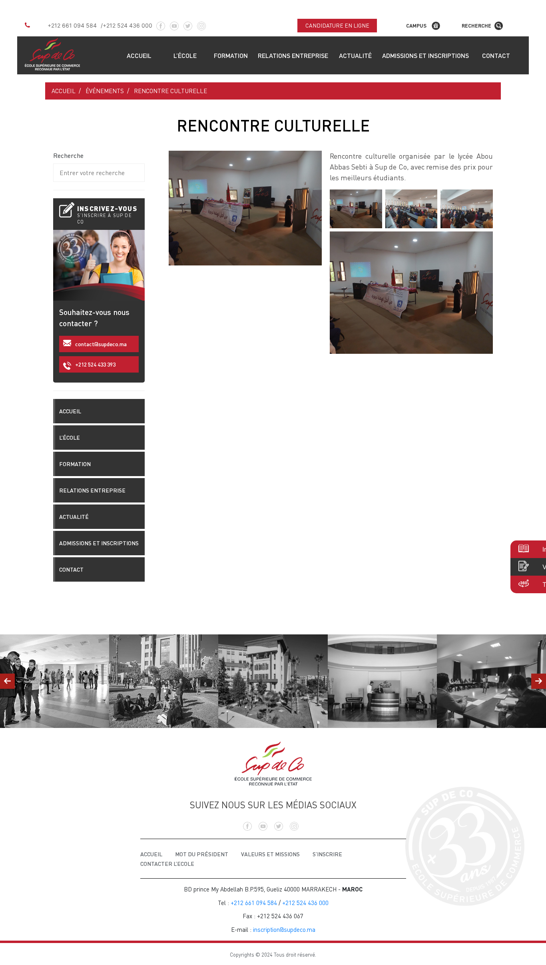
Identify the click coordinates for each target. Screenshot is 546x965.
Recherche (476, 25)
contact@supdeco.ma (101, 344)
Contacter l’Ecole (167, 863)
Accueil (139, 55)
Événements (105, 90)
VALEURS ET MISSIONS (270, 854)
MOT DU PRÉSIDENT (201, 854)
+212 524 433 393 (95, 364)
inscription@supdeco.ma (284, 929)
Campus (416, 25)
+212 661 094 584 (72, 25)
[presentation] (7, 681)
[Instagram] (201, 23)
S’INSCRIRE (327, 854)
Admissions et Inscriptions (425, 55)
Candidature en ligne (337, 25)
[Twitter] (187, 23)
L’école (185, 55)
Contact (496, 55)
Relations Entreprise (293, 55)
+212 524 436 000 (127, 25)
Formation (231, 55)
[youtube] (174, 23)
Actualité (355, 55)
